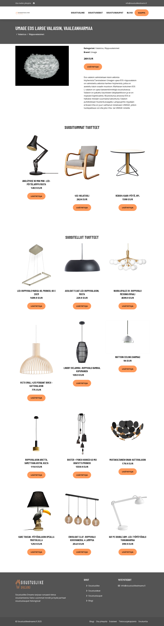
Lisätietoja (93, 67)
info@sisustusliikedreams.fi (136, 3)
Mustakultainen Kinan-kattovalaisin (127, 459)
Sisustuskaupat (114, 12)
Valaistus (22, 34)
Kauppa (141, 13)
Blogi (130, 12)
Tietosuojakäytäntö (128, 621)
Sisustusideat (95, 12)
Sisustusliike (78, 12)
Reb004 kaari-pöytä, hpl (128, 195)
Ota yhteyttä (101, 621)
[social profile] (34, 3)
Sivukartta (143, 621)
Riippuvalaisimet (36, 34)
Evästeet (113, 621)
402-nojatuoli (82, 195)
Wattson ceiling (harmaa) (127, 356)
